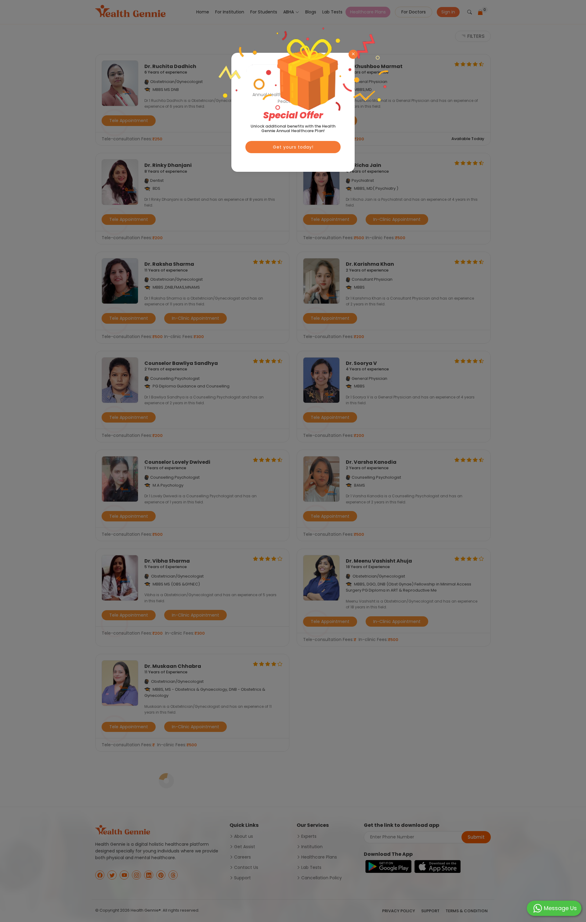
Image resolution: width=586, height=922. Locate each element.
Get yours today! (293, 147)
